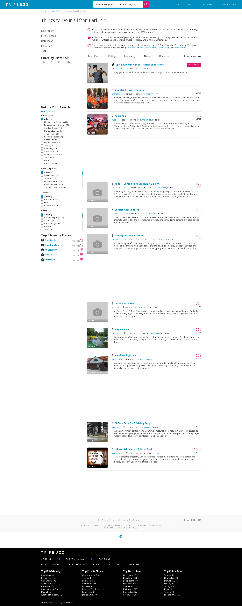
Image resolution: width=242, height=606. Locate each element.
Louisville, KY (88, 592)
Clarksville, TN (48, 583)
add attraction (229, 4)
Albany (147, 47)
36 (137, 519)
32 (119, 519)
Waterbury (51, 249)
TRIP (17, 4)
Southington (52, 245)
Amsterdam (180, 47)
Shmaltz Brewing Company (131, 90)
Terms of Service (113, 564)
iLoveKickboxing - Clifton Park (134, 449)
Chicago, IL (169, 586)
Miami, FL (169, 589)
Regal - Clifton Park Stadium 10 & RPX (137, 183)
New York (55, 11)
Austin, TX (169, 592)
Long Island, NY (131, 580)
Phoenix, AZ (88, 586)
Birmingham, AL (49, 578)
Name (147, 56)
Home (43, 11)
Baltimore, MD (130, 589)
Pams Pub (120, 115)
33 (124, 519)
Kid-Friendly (47, 30)
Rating (112, 56)
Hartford (50, 259)
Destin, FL (169, 583)
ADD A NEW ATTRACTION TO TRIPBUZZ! (121, 528)
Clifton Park (149, 94)
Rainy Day (46, 45)
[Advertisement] (62, 85)
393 (81, 254)
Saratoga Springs (134, 47)
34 (128, 519)
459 (81, 239)
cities (177, 4)
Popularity (130, 56)
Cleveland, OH (130, 578)
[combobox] (106, 4)
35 (133, 519)
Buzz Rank (94, 56)
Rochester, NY (130, 592)
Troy (154, 47)
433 (81, 249)
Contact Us (133, 564)
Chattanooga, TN (49, 589)
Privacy (95, 564)
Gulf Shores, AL (48, 580)
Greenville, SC (129, 594)
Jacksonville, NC (90, 594)
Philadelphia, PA (172, 594)
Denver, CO (169, 580)
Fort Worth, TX (130, 583)
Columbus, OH (48, 575)
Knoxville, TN (47, 586)
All (45, 50)
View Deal (194, 64)
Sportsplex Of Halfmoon (129, 235)
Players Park (122, 329)
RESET (43, 111)
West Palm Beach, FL (51, 594)
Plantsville (51, 240)
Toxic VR (118, 69)
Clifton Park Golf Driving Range (133, 423)
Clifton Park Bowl (125, 303)
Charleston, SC (171, 578)
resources (208, 4)
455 (81, 244)
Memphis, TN (47, 592)
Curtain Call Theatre (127, 209)
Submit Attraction (77, 564)
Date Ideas (47, 40)
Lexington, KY (130, 575)
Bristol (49, 254)
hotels (191, 4)
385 (81, 259)
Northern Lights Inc (126, 355)
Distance (164, 56)
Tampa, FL (87, 578)
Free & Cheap (48, 35)
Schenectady (164, 47)
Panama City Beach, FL (93, 589)
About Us (57, 564)
